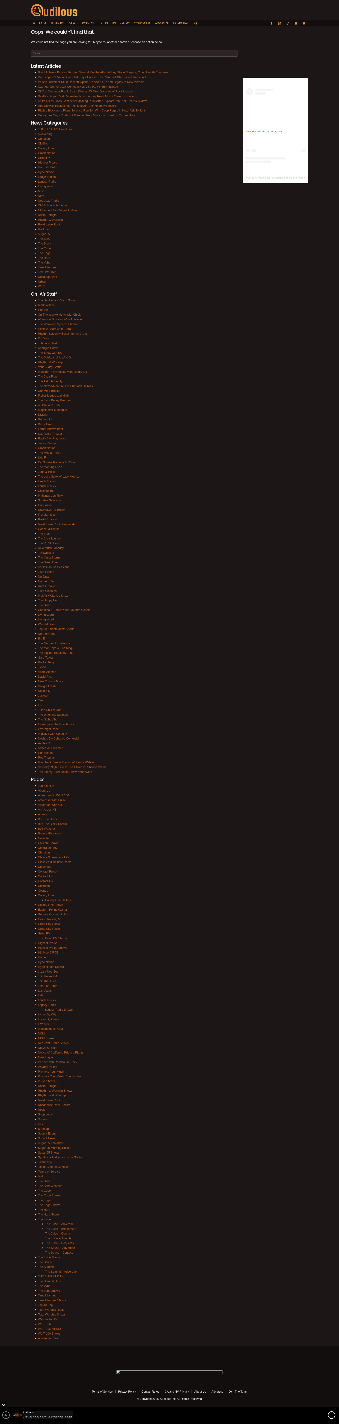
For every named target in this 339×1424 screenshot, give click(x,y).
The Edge (44, 253)
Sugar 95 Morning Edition (54, 1148)
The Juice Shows (49, 1257)
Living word (45, 186)
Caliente (43, 838)
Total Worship (47, 272)
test (40, 1176)
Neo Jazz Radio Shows (53, 1043)
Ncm (41, 196)
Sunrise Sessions (49, 500)
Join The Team (47, 986)
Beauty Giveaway (49, 833)
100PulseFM (46, 786)
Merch (73, 23)
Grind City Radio (49, 924)
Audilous (251, 177)
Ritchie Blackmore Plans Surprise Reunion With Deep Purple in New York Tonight (91, 110)
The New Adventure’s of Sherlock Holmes (65, 386)
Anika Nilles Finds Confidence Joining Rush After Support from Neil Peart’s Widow (92, 101)
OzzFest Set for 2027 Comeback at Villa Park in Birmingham (78, 86)
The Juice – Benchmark (60, 1228)
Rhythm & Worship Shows (55, 1090)
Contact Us (45, 876)
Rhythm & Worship (50, 219)
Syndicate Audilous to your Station (60, 1157)
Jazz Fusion (46, 572)
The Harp (44, 258)
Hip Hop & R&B (48, 952)
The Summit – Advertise (61, 1271)
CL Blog (43, 143)
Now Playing (46, 1057)
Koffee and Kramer (50, 748)
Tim (40, 700)
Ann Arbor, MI (47, 809)
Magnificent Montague (52, 410)
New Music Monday (51, 548)
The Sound (45, 1262)
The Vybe (44, 262)
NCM (41, 1033)
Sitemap (43, 1128)
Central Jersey (47, 847)
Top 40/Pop (45, 1305)
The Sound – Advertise (60, 1248)
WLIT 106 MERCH (50, 1329)
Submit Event (47, 1133)
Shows (42, 1119)
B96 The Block (47, 819)
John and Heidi (48, 343)
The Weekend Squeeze (53, 714)
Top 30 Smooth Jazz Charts (56, 629)
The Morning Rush (50, 467)
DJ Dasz (43, 338)
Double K (44, 691)
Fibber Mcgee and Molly (54, 395)
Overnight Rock (48, 729)
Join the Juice (47, 981)
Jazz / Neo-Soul (48, 971)
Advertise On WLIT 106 (53, 795)
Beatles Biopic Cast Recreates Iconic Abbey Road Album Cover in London (86, 96)
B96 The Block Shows (52, 824)
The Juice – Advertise (59, 1224)
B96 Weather (46, 828)
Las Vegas (45, 990)
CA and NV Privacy (177, 1391)
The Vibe (44, 533)
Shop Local (45, 1114)
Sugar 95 (44, 234)
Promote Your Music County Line (59, 1076)
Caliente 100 (46, 491)
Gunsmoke (45, 419)
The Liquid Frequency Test (55, 652)
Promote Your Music (135, 23)
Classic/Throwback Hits (53, 857)
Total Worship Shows (52, 1314)
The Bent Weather (50, 1186)
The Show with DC (50, 352)
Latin (41, 995)
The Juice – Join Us (58, 1238)
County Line (46, 148)
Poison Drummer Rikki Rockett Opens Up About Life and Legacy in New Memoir (91, 82)
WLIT (41, 286)
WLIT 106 (44, 1324)
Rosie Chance (47, 519)
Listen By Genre (48, 1019)
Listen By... (58, 23)
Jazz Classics (47, 591)
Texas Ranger (47, 443)
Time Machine (47, 267)
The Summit (46, 1267)
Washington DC (48, 1319)
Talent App (45, 1162)
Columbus (44, 866)
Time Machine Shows (52, 1300)
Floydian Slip (46, 514)
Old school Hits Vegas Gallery (58, 210)
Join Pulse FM (47, 976)
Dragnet (43, 414)
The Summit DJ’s (49, 1281)
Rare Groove (46, 586)
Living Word (46, 614)
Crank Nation (46, 153)
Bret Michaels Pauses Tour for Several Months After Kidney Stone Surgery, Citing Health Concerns (103, 72)
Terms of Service (49, 1171)
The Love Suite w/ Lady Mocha (58, 476)
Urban (42, 281)
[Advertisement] (275, 51)
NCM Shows (46, 1038)
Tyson (42, 667)
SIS (40, 1124)
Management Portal (51, 1028)
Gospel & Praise (49, 529)
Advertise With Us (50, 805)
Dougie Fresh (47, 686)
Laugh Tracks (47, 177)
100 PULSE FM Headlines (55, 129)
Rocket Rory (46, 662)
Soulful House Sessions (53, 567)
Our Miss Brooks (49, 391)
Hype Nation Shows (51, 967)
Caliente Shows (48, 843)
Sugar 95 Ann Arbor (51, 1143)
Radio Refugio (47, 215)
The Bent (44, 238)
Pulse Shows (46, 1081)
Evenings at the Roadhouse (56, 724)
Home (43, 23)
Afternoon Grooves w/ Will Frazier (60, 319)
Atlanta (42, 814)
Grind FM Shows (56, 938)
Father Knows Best (50, 429)
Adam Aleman (47, 672)
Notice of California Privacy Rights (61, 1052)
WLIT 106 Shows (49, 1333)
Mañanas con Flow (50, 495)
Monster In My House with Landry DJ (62, 371)
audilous (264, 177)
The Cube (44, 248)
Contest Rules (150, 1391)
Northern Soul (47, 581)
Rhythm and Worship (52, 1095)
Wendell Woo (46, 624)
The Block (44, 243)
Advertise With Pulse (52, 800)
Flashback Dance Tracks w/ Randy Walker (66, 762)
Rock (41, 1109)
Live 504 (43, 1024)
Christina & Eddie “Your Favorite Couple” (64, 610)
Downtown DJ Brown (51, 510)
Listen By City (47, 1014)
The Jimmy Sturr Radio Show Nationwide (65, 772)
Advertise (162, 23)
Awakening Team (49, 1338)
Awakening (45, 134)
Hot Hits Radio (47, 167)
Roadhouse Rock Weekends (56, 524)
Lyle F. (42, 457)
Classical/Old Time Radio (54, 862)
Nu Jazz (43, 576)
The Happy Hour (49, 600)
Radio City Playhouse (52, 438)
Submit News (46, 1138)
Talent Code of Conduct (53, 1167)
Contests (108, 23)
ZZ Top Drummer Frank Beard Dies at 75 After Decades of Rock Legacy (85, 91)
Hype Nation (46, 172)
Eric (40, 705)
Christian (44, 138)
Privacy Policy (47, 1067)
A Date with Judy (49, 405)
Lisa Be (43, 310)
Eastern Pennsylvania (52, 909)
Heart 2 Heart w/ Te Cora (54, 329)
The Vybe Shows (49, 1290)
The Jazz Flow (47, 376)
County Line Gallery (58, 900)
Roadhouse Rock (49, 224)
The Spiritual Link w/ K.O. (55, 357)
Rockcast (44, 229)
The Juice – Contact (58, 1233)
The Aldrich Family (50, 381)
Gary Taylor (45, 657)
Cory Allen (45, 505)
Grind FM (44, 157)
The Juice (44, 1219)
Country (43, 890)
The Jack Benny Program (55, 400)
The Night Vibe (47, 719)
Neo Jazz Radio (48, 200)
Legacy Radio (47, 181)
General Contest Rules (53, 914)
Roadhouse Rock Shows (54, 1105)
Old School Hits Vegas (53, 205)
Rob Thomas (46, 757)
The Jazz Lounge (49, 538)
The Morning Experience (54, 643)
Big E (41, 638)
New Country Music (51, 681)
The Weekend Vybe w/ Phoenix (58, 324)
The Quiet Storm (49, 557)
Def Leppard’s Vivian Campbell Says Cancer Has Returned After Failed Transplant (92, 77)
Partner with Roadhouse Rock (57, 1062)
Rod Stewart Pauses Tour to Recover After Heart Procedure (77, 105)
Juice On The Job (49, 710)
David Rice (45, 676)
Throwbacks (46, 552)
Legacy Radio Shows (59, 1009)
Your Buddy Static (49, 367)
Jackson (43, 695)
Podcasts (89, 23)
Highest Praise (47, 162)
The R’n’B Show (48, 543)
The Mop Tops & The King (55, 648)
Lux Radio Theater (50, 433)
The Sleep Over (48, 562)
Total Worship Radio (51, 1309)
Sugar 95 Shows (49, 1152)
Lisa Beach (45, 753)
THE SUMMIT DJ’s (50, 1276)
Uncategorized (47, 277)
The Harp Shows (49, 1214)
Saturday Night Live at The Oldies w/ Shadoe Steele (72, 767)
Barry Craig (45, 424)
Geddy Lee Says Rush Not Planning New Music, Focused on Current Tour (86, 115)
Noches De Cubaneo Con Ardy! (58, 738)
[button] (34, 23)
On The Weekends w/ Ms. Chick (59, 314)
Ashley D (44, 743)
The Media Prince (49, 452)
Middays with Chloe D (52, 733)
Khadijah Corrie (48, 348)
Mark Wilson (46, 305)
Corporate (181, 23)
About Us (44, 790)
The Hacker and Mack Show (56, 300)
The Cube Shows (49, 1195)
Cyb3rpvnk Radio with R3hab (57, 462)
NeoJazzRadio (47, 1047)
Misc (41, 191)
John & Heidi (46, 471)
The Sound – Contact (59, 1252)
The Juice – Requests (59, 1243)
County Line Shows (50, 905)
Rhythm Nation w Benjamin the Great (62, 333)
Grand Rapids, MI (49, 919)
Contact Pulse (47, 871)
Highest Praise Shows (52, 947)
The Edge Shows (49, 1205)
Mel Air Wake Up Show (53, 595)
